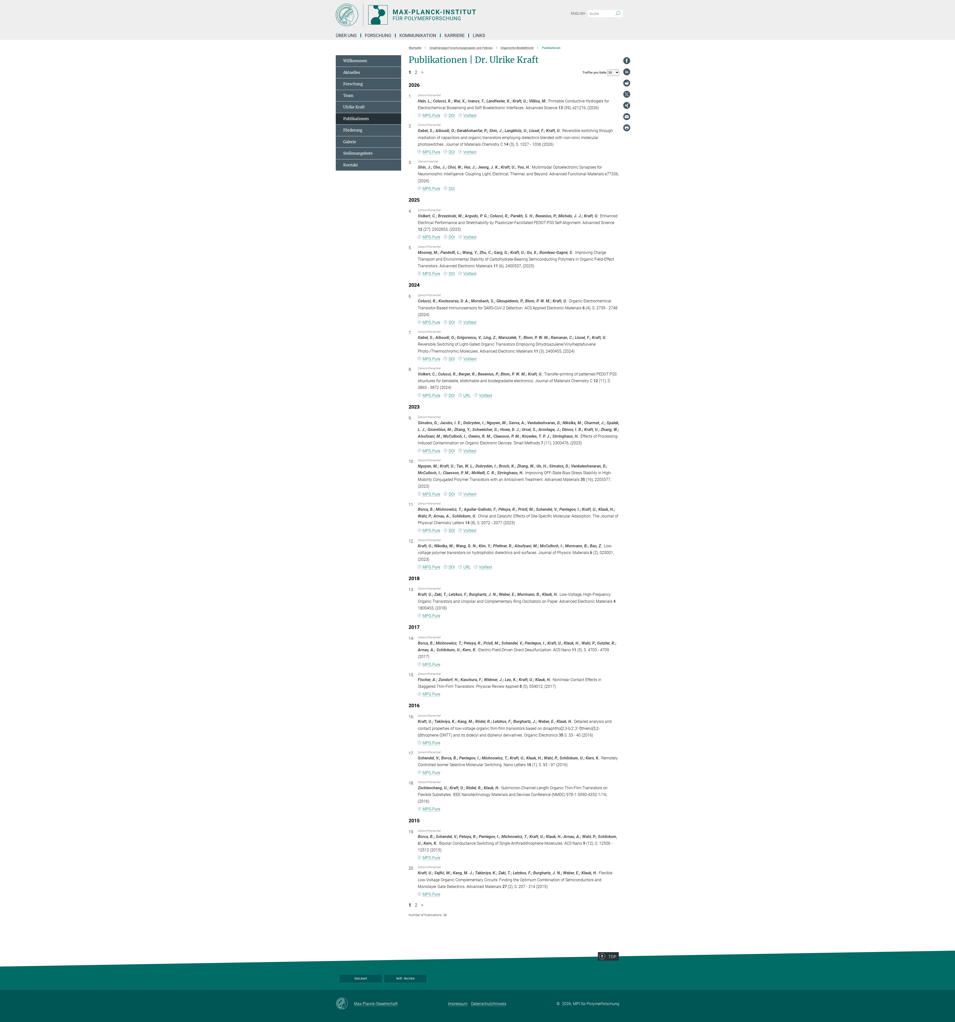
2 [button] (416, 72)
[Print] (626, 128)
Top (612, 956)
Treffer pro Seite (594, 72)
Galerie (349, 141)
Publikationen (356, 118)
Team (348, 95)
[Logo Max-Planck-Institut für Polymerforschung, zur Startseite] (429, 15)
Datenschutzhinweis (488, 1003)
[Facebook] (626, 60)
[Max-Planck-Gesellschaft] (345, 1004)
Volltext (470, 115)
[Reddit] (626, 83)
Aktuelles (351, 72)
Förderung (352, 130)
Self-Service (405, 978)
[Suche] (618, 13)
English (578, 13)
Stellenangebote (358, 153)
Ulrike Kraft (354, 107)
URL (467, 395)
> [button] (422, 72)
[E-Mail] (626, 116)
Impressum (458, 1003)
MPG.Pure (431, 115)
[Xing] (626, 105)
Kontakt (350, 165)
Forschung (353, 84)
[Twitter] (626, 94)
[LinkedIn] (626, 72)
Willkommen (355, 60)
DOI (452, 115)
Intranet (360, 978)
